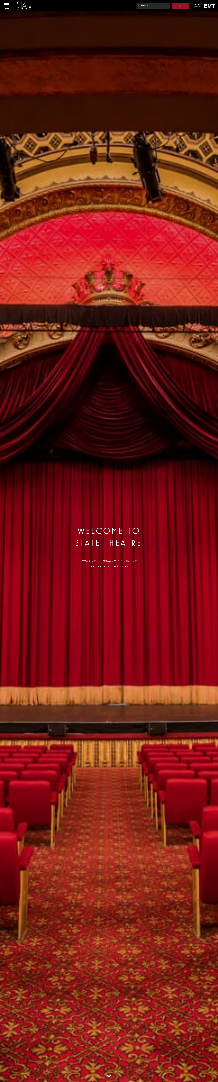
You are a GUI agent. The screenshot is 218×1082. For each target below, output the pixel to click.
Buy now (180, 6)
